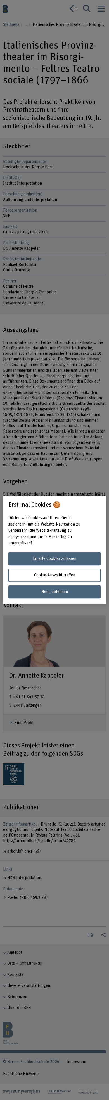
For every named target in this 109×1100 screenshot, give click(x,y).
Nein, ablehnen (54, 592)
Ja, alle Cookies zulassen (54, 559)
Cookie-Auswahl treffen (54, 575)
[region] (54, 550)
